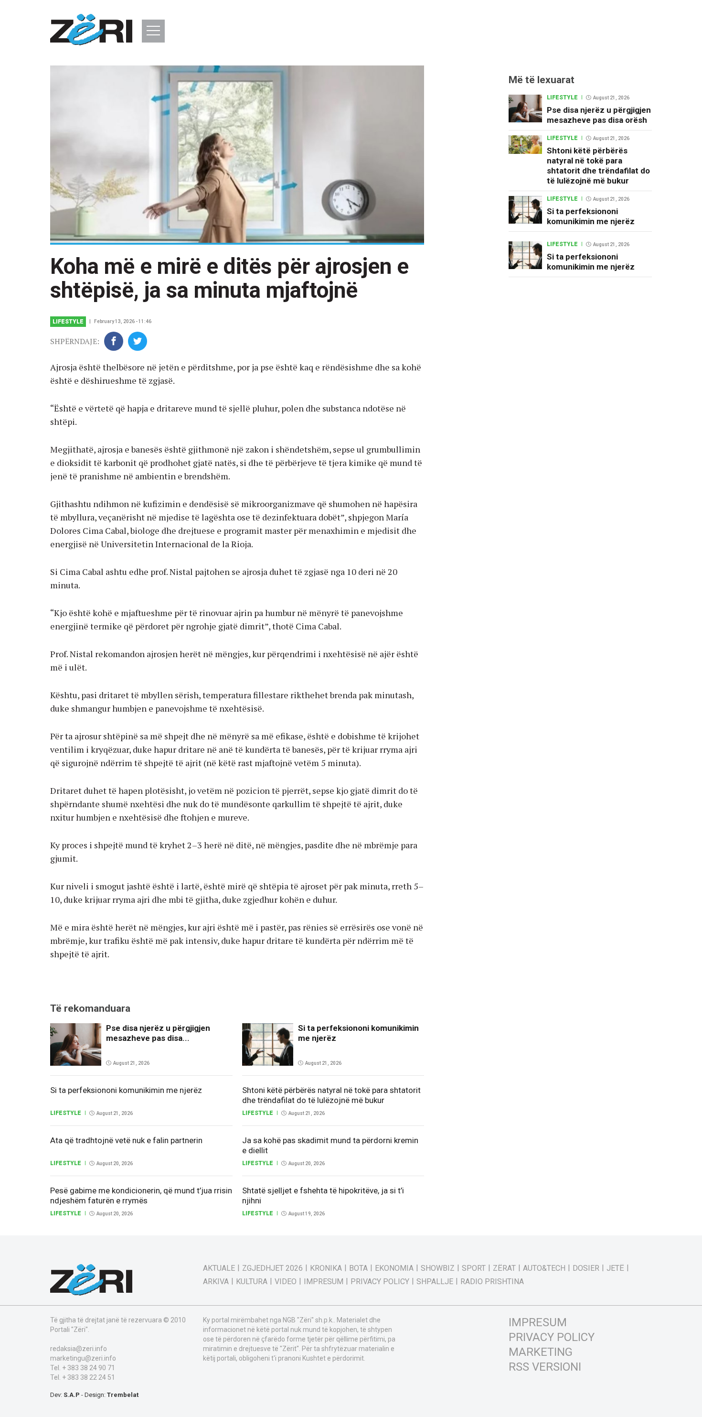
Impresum (323, 1281)
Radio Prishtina (492, 1281)
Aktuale (219, 1268)
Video (286, 1281)
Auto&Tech (544, 1268)
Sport (474, 1268)
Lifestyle (68, 321)
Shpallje (434, 1281)
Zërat (504, 1268)
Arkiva (216, 1281)
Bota (358, 1268)
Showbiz (438, 1268)
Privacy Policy (380, 1281)
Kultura (251, 1281)
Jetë (615, 1268)
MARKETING (541, 1352)
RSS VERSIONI (545, 1367)
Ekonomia (394, 1268)
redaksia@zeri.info (78, 1348)
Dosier (586, 1268)
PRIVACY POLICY (552, 1337)
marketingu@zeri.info (83, 1358)
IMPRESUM (538, 1322)
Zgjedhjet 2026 (272, 1268)
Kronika (326, 1268)
